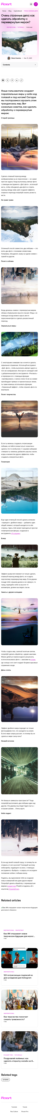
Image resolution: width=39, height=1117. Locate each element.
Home (4, 11)
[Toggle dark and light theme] (31, 4)
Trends (25, 1107)
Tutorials (14, 1107)
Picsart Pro (24, 1111)
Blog (9, 11)
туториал (5, 1079)
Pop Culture (14, 1111)
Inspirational (18, 11)
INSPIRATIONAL (11, 27)
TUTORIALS (21, 27)
